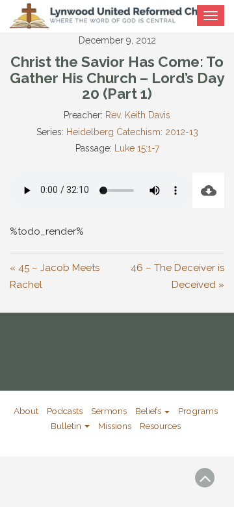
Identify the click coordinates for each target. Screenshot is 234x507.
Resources (160, 426)
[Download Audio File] (208, 190)
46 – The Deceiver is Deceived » (177, 276)
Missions (114, 426)
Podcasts (65, 411)
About (26, 411)
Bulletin (67, 426)
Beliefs (149, 411)
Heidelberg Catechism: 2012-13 (132, 132)
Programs (198, 411)
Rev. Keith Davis (137, 115)
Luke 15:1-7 (136, 148)
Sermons (109, 411)
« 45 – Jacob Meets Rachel (54, 276)
